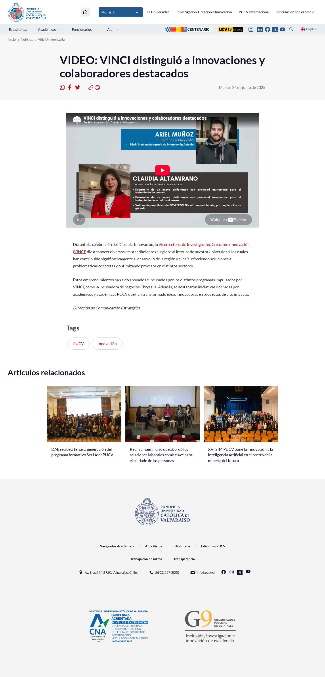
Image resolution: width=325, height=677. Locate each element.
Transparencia (184, 559)
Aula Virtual (154, 546)
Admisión (109, 12)
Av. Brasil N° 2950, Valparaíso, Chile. (111, 572)
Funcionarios (82, 29)
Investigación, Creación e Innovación (204, 12)
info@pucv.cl (206, 572)
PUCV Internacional (254, 12)
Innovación (107, 343)
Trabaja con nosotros (146, 559)
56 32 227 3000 (167, 572)
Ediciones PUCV (213, 546)
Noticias (27, 39)
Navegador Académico (117, 546)
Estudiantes (18, 29)
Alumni (112, 29)
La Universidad (158, 12)
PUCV (78, 343)
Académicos (47, 29)
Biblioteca (182, 546)
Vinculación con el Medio (295, 12)
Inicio (12, 39)
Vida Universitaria (51, 39)
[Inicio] (85, 12)
